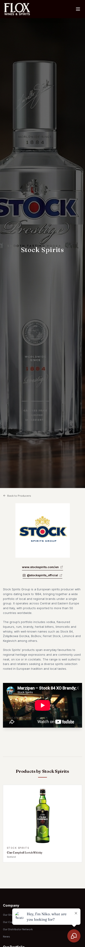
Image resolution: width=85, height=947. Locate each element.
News (6, 936)
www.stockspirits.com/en (40, 567)
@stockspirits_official (42, 575)
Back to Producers (19, 495)
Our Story (9, 914)
